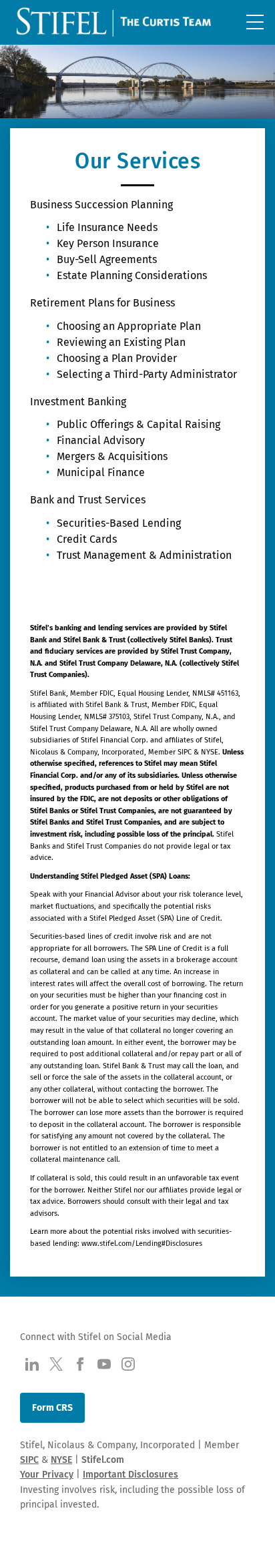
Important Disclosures (130, 1474)
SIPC (29, 1460)
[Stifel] (115, 25)
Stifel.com (102, 1460)
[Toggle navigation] (255, 22)
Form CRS (52, 1407)
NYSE (61, 1460)
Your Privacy (46, 1474)
